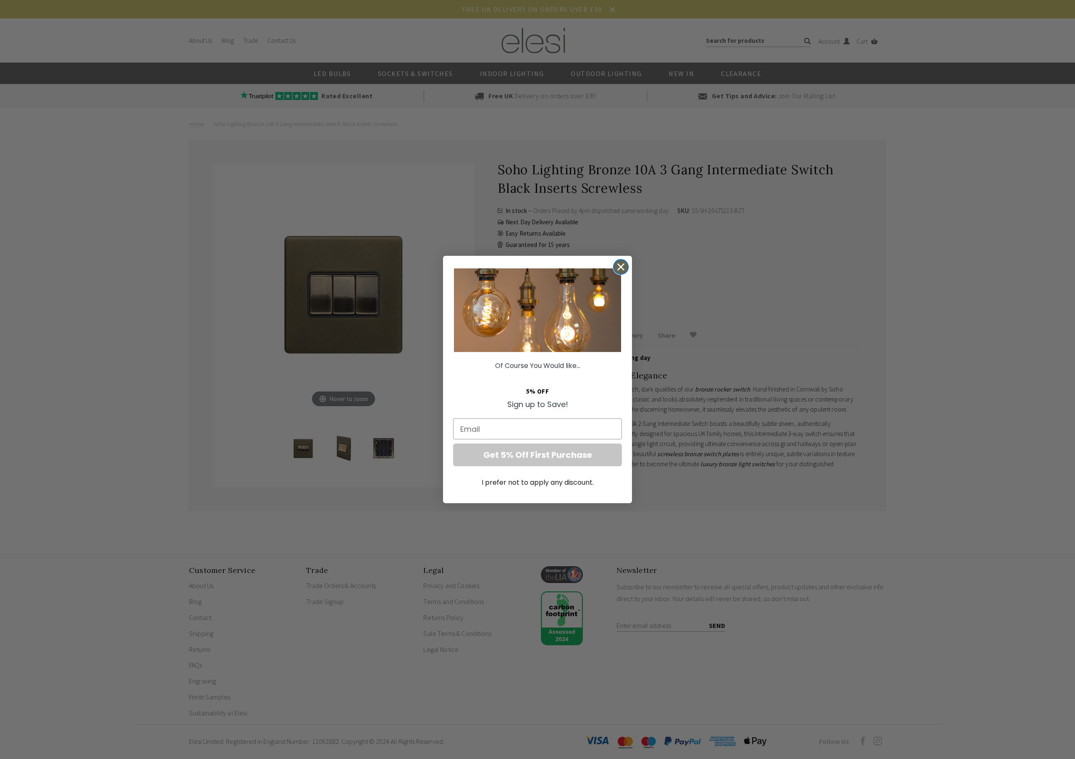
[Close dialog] (621, 267)
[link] (537, 310)
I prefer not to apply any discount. (538, 482)
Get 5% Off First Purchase (537, 455)
